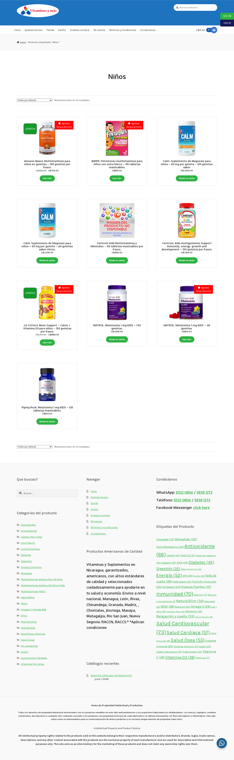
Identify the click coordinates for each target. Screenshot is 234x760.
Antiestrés (186, 539)
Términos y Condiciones (122, 30)
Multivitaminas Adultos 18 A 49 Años (42, 579)
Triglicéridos (192, 651)
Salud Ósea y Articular (33, 633)
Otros (24, 615)
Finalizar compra (79, 30)
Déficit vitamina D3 (191, 569)
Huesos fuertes (196, 587)
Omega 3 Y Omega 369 (33, 609)
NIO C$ (225, 16)
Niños (24, 603)
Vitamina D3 (180, 657)
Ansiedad (165, 539)
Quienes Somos (33, 30)
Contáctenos (148, 30)
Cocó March (28, 542)
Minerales (26, 573)
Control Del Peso (30, 549)
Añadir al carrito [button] (187, 178)
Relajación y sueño (175, 616)
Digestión (26, 561)
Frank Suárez (181, 581)
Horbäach (171, 587)
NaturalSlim (28, 597)
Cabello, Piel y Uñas (31, 536)
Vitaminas (203, 657)
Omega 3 (201, 607)
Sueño (24, 651)
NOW (167, 606)
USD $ (225, 22)
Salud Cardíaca (188, 632)
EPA (187, 575)
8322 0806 (184, 492)
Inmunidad (174, 594)
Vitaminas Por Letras (32, 664)
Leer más (47, 178)
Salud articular (204, 617)
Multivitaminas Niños (33, 591)
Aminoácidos (28, 524)
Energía (169, 575)
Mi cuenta (99, 30)
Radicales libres (175, 611)
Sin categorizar (29, 645)
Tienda (50, 30)
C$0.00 (202, 30)
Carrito (62, 30)
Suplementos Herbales (34, 657)
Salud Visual (28, 639)
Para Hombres (29, 621)
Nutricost (182, 606)
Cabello (173, 555)
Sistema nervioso (186, 646)
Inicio (17, 30)
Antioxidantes (29, 530)
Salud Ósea (188, 640)
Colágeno (168, 562)
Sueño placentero (169, 651)
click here (201, 507)
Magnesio (200, 595)
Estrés (199, 576)
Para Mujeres (28, 627)
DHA (182, 562)
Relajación (193, 611)
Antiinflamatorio (170, 547)
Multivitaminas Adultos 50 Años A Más (43, 585)
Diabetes (26, 555)
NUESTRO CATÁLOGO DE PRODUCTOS (111, 675)
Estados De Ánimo (31, 567)
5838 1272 (204, 492)
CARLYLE (187, 555)
